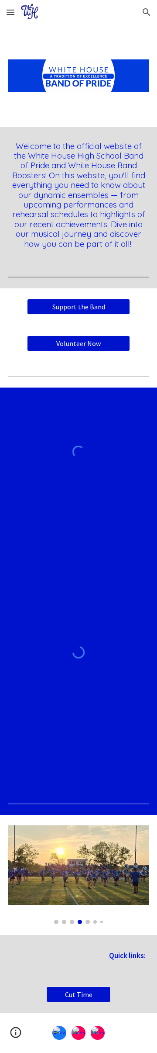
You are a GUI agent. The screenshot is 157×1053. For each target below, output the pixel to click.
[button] (10, 12)
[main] (78, 195)
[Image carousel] (78, 875)
